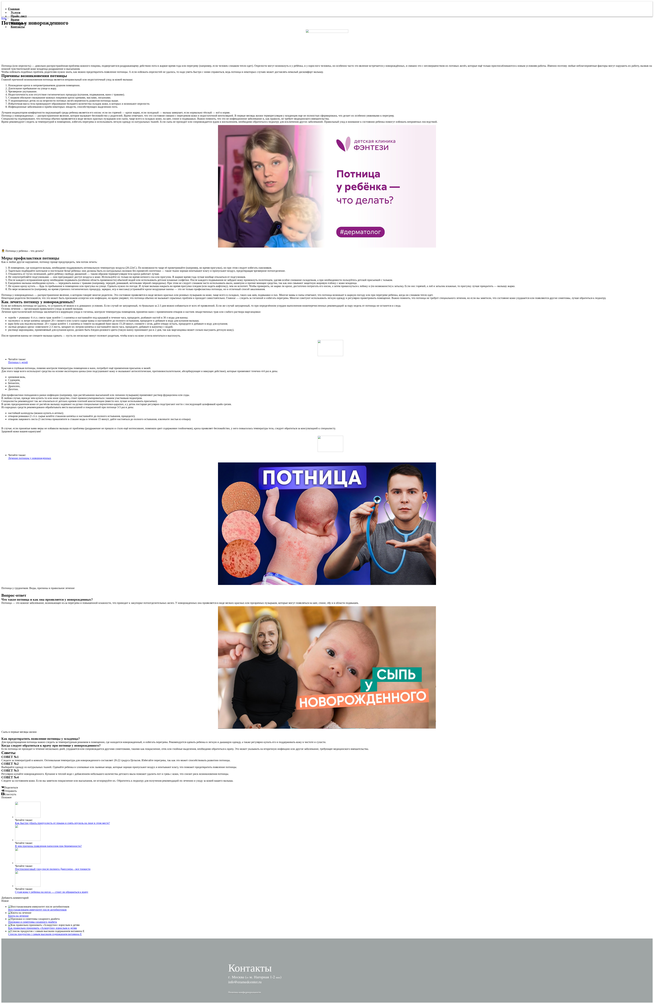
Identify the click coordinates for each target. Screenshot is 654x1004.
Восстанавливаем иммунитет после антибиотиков (37, 909)
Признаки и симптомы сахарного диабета (32, 921)
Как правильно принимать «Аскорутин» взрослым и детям (42, 928)
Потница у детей (18, 362)
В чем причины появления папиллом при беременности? (48, 846)
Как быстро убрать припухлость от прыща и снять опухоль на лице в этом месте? (62, 823)
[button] (244, 992)
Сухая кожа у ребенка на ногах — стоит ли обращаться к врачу (51, 892)
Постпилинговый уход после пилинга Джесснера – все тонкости (52, 869)
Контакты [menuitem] (18, 26)
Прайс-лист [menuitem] (19, 16)
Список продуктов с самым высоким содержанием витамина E (45, 934)
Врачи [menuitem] (15, 19)
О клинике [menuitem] (18, 23)
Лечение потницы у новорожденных (29, 458)
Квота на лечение (18, 915)
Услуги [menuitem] (15, 12)
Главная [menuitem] (14, 9)
